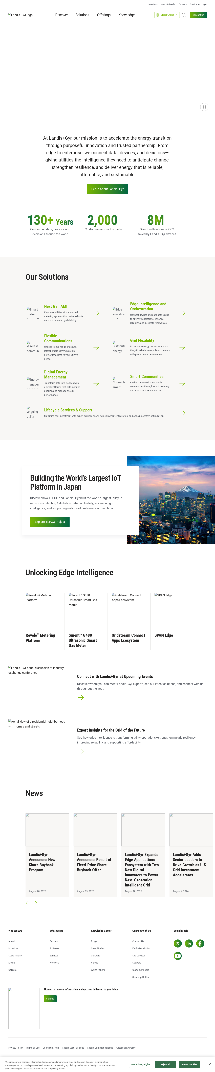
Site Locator (138, 955)
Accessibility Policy (126, 1047)
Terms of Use (32, 1047)
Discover (61, 15)
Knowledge (126, 15)
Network (54, 962)
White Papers (98, 970)
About (11, 941)
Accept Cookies (189, 1064)
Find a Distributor (141, 948)
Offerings (104, 15)
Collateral (96, 955)
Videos (94, 962)
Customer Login (198, 4)
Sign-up (50, 998)
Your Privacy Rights (140, 1064)
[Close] (209, 1064)
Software (54, 948)
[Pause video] (204, 107)
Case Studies (97, 948)
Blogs (94, 941)
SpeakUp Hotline (140, 977)
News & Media (168, 4)
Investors (153, 4)
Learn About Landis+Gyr (107, 189)
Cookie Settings (51, 1047)
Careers (183, 4)
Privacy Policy (15, 1047)
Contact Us (198, 15)
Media (11, 962)
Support (136, 962)
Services (54, 955)
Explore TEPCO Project (50, 521)
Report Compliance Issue (100, 1047)
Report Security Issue (73, 1047)
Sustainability (15, 955)
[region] (107, 1064)
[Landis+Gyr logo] (21, 15)
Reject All (165, 1064)
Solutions (82, 15)
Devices (54, 941)
